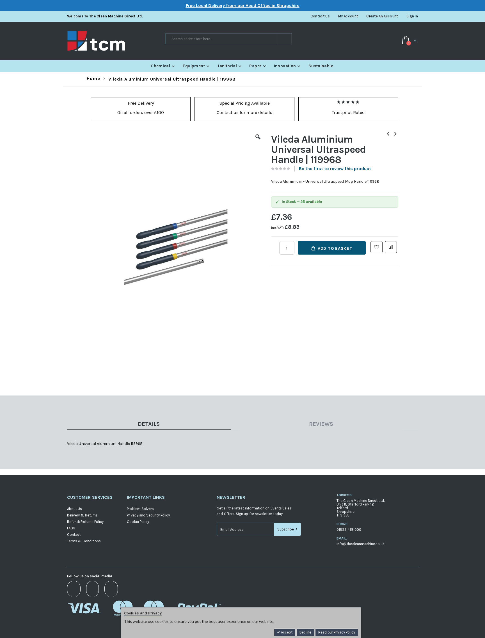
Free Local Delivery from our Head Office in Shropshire (242, 5)
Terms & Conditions (84, 541)
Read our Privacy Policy (336, 632)
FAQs (71, 528)
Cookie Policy (138, 522)
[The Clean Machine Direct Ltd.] (116, 41)
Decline (305, 632)
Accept (286, 632)
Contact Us (320, 16)
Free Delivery (141, 103)
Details (149, 424)
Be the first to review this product (335, 168)
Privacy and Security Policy (148, 515)
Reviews (321, 424)
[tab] (153, 425)
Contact (74, 534)
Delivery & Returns (82, 515)
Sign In (412, 16)
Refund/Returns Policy (85, 522)
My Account (348, 16)
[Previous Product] (388, 134)
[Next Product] (395, 134)
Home (93, 78)
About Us (74, 509)
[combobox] (229, 38)
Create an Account (382, 16)
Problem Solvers (140, 509)
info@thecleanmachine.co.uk (361, 544)
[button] (258, 141)
